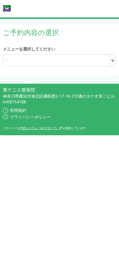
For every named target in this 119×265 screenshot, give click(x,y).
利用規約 (18, 110)
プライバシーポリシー (30, 117)
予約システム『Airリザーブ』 (39, 128)
